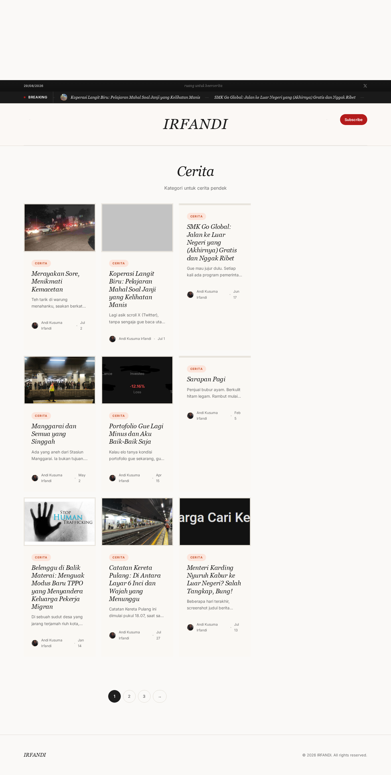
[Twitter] (365, 86)
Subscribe (354, 119)
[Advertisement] (171, 40)
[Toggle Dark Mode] (327, 120)
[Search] (30, 120)
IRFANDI (195, 124)
